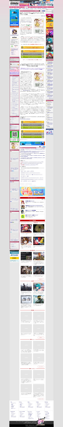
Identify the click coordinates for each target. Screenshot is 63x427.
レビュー (12, 53)
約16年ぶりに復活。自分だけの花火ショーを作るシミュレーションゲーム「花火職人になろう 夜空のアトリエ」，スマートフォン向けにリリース (39, 234)
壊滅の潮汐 (48, 126)
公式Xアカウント (14, 0)
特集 (12, 52)
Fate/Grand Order (49, 104)
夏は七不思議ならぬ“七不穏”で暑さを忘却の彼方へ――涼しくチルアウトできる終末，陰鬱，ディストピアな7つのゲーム (14, 178)
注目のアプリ (27, 8)
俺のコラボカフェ (14, 99)
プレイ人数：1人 (23, 176)
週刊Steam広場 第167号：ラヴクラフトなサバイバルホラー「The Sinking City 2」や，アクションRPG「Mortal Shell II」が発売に (39, 276)
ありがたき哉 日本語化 (14, 108)
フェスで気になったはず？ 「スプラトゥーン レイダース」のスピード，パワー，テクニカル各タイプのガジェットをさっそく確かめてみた (14, 199)
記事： (14, 64)
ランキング (51, 0)
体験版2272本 (16, 5)
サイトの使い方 (19, 0)
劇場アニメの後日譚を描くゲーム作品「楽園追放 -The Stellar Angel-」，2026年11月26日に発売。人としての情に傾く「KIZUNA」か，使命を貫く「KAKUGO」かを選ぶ (50, 92)
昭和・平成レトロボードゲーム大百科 (15, 101)
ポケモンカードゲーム (49, 102)
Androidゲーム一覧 (44, 8)
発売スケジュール (22, 406)
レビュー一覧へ (41, 366)
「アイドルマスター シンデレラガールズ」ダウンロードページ (32, 134)
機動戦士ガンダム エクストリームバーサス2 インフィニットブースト (50, 123)
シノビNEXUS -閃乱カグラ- (50, 120)
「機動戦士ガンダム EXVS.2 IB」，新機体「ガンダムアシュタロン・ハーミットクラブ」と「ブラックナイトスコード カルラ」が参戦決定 (50, 74)
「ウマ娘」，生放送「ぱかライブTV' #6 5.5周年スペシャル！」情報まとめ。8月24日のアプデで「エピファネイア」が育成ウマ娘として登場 (26, 246)
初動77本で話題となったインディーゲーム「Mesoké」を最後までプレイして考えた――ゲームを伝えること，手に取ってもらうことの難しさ (14, 209)
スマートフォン (30, 411)
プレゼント (13, 119)
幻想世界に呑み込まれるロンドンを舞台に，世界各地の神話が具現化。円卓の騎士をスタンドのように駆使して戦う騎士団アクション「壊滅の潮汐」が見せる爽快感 (26, 363)
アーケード (46, 411)
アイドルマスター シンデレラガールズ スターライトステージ (14, 36)
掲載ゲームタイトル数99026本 (14, 4)
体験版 (12, 404)
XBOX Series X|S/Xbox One (14, 126)
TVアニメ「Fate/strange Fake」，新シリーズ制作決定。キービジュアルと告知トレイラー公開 (39, 246)
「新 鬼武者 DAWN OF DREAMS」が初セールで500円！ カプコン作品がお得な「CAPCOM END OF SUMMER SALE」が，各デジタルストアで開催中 (50, 81)
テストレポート (39, 413)
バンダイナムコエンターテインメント (37, 174)
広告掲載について (14, 246)
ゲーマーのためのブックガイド (15, 96)
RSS (10, 0)
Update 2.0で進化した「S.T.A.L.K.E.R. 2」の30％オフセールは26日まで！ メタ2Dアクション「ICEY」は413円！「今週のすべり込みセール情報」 (39, 321)
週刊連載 (12, 406)
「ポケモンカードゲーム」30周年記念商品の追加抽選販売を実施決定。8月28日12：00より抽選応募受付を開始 (50, 63)
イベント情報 (47, 413)
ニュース (12, 51)
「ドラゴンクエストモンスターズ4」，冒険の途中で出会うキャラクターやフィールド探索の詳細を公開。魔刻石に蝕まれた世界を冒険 (50, 70)
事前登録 (20, 8)
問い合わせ (23, 0)
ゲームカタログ (47, 418)
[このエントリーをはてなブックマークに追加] (44, 11)
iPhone (22, 171)
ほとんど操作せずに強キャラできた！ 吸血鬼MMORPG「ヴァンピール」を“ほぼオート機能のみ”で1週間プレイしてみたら (14, 189)
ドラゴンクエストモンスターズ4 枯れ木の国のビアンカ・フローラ (50, 107)
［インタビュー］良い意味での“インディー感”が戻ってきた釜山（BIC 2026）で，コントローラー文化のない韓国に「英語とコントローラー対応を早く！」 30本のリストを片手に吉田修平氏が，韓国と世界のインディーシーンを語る (14, 220)
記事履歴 (48, 0)
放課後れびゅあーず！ (14, 113)
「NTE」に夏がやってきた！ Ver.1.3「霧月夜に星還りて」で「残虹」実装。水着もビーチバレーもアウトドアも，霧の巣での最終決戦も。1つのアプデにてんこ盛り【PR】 (39, 292)
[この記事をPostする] (39, 10)
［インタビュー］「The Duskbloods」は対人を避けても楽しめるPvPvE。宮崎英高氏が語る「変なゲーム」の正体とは (14, 240)
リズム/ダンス (23, 174)
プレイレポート (13, 413)
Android (28, 171)
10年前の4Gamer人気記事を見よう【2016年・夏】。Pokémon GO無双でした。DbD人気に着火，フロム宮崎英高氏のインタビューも (14, 169)
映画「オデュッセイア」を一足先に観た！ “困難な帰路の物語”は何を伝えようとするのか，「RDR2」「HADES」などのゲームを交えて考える (14, 159)
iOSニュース (11, 8)
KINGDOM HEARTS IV (50, 117)
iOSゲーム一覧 (39, 8)
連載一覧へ (41, 337)
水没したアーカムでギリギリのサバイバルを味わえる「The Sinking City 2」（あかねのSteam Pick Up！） (26, 334)
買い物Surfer (13, 107)
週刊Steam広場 (14, 91)
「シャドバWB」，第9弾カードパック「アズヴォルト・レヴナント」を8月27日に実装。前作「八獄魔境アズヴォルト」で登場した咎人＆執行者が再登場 (26, 276)
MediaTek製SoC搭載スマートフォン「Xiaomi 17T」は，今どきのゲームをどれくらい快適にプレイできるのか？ (39, 351)
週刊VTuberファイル (14, 84)
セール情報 (23, 8)
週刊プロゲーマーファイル (15, 81)
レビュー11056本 (12, 5)
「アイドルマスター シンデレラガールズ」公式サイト (33, 131)
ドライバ (13, 122)
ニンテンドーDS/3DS (22, 411)
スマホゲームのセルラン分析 (15, 88)
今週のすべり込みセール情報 (15, 90)
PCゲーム (12, 125)
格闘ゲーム (46, 414)
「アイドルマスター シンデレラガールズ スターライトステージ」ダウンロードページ (32, 54)
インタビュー (31, 8)
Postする (41, 146)
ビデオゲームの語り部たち (15, 104)
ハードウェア (38, 411)
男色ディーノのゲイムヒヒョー (15, 86)
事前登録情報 (30, 414)
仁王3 (48, 115)
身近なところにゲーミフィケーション (15, 110)
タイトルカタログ (22, 407)
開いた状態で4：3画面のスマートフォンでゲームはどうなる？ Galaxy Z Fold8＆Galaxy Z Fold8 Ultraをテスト (39, 363)
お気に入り (44, 0)
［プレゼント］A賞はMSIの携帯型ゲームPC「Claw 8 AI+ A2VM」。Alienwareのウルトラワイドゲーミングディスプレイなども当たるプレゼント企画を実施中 (50, 66)
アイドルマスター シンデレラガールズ (26, 21)
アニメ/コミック (29, 174)
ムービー (35, 8)
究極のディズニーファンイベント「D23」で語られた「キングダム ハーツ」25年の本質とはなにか (14, 230)
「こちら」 (35, 422)
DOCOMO (32, 171)
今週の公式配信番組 (14, 82)
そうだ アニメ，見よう (14, 94)
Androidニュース (16, 8)
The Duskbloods (49, 110)
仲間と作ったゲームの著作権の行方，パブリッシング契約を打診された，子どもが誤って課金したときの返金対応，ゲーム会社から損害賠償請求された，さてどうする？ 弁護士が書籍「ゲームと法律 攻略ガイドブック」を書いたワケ (26, 306)
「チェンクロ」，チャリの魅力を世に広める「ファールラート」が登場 (26, 233)
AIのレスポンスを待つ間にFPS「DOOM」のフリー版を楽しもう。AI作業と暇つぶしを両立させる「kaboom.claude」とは (26, 262)
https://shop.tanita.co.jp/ (26, 90)
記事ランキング (13, 408)
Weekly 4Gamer (14, 78)
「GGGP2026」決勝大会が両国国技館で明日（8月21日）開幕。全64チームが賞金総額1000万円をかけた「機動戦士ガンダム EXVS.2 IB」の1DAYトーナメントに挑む (50, 85)
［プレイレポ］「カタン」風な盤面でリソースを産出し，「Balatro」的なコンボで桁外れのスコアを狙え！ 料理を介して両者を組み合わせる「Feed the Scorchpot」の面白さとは (26, 351)
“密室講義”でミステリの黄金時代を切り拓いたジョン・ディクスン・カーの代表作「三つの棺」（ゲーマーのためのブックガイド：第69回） (39, 334)
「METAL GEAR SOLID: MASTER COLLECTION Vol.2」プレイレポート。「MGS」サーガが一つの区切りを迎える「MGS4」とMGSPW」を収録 (50, 96)
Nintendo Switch (13, 411)
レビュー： (16, 64)
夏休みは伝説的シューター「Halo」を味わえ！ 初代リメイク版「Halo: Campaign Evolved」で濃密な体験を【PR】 (38, 305)
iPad (25, 171)
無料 (28, 176)
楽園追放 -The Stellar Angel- (50, 113)
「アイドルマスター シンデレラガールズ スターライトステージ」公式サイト (33, 51)
